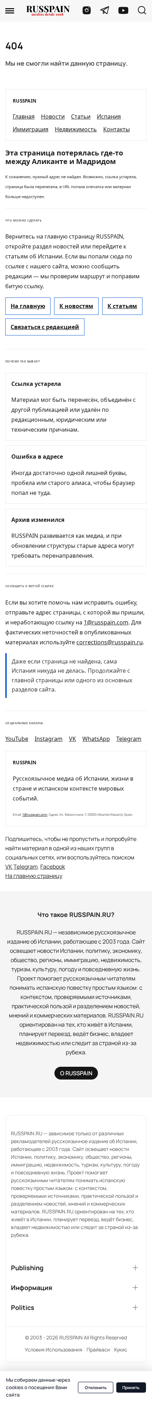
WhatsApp (96, 739)
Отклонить (96, 1387)
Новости (53, 116)
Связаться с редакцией (45, 327)
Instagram (49, 739)
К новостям (76, 306)
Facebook (52, 866)
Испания (109, 116)
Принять (131, 1387)
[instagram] (87, 10)
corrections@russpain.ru (109, 642)
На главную (28, 306)
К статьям (122, 306)
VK (72, 739)
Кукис (120, 1349)
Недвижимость (76, 129)
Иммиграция (30, 129)
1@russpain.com (106, 622)
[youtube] (123, 10)
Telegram (128, 739)
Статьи (80, 116)
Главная (24, 116)
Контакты (116, 129)
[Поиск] (142, 10)
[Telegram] (105, 10)
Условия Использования (53, 1349)
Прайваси (98, 1349)
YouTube (16, 739)
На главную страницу (33, 876)
